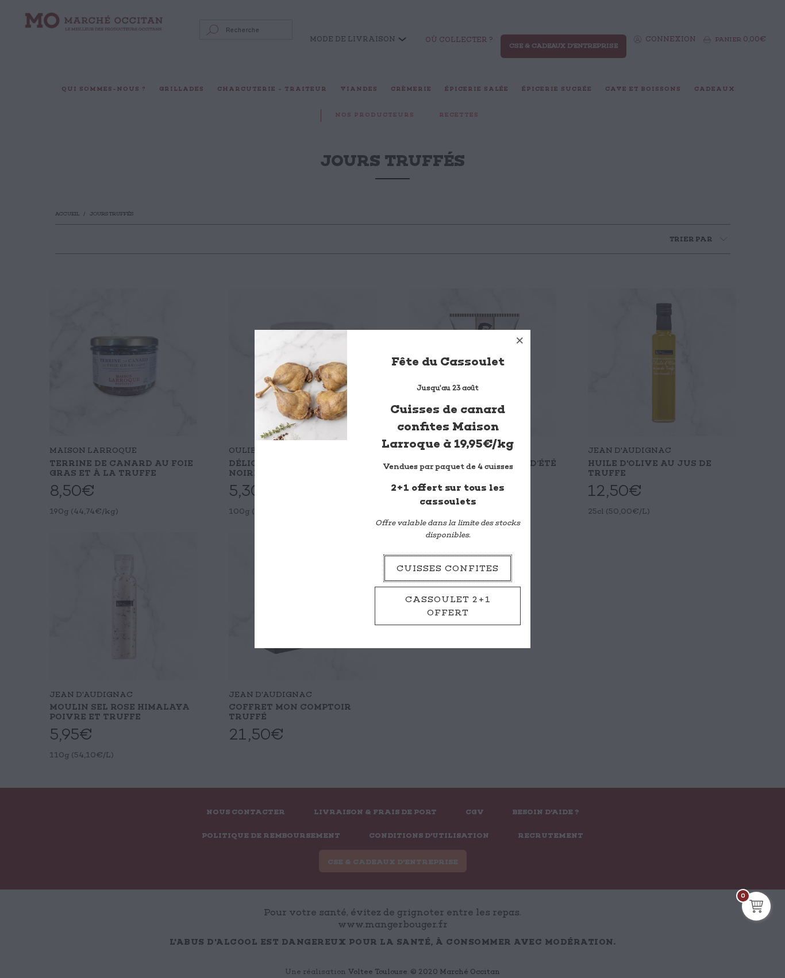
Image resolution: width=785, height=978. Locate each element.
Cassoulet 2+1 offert (448, 606)
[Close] (520, 340)
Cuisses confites (448, 568)
